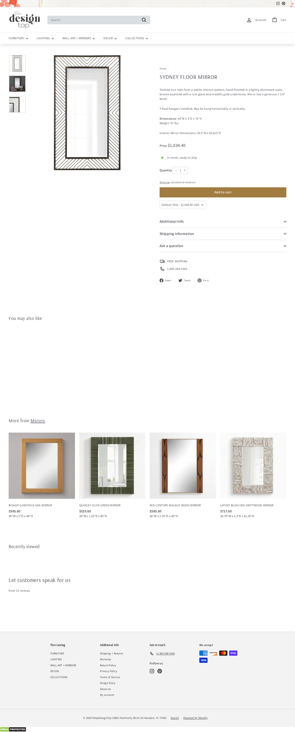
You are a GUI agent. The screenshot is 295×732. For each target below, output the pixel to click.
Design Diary (107, 683)
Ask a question (171, 245)
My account (107, 695)
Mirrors (37, 420)
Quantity (166, 170)
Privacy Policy (108, 671)
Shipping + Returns (111, 653)
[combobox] (99, 20)
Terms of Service (110, 677)
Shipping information (177, 233)
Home (163, 68)
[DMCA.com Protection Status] (147, 729)
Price (164, 146)
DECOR (108, 38)
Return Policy (108, 665)
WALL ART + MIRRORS (77, 38)
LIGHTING (44, 38)
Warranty (105, 659)
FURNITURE (17, 38)
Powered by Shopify (195, 718)
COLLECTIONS (134, 38)
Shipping (165, 182)
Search (175, 718)
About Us (105, 689)
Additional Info (172, 221)
